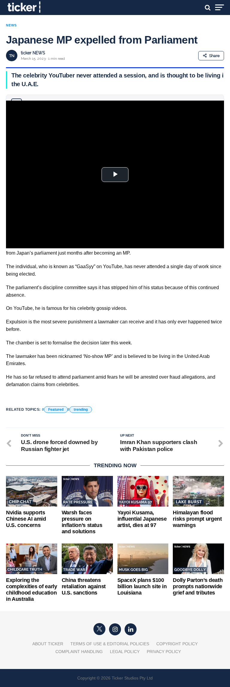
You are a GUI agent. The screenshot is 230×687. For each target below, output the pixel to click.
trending (81, 409)
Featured (55, 409)
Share (214, 55)
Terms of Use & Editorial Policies (109, 643)
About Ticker (47, 643)
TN (11, 55)
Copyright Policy (177, 643)
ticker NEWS (33, 52)
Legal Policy (125, 651)
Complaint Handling (79, 651)
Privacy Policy (164, 651)
